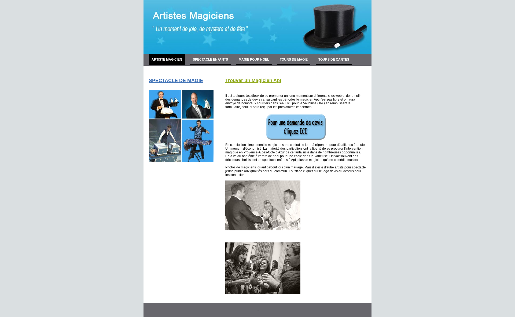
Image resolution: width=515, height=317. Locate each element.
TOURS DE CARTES (333, 59)
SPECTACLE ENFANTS (210, 59)
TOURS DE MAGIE (294, 59)
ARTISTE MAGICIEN (167, 59)
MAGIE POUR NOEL (254, 59)
